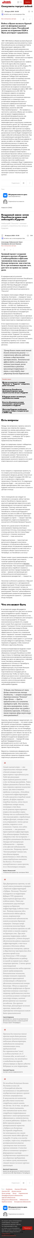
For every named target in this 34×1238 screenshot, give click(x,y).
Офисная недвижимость (8, 1198)
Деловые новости (16, 1191)
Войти (27, 2)
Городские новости (7, 1202)
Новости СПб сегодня (21, 1189)
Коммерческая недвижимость (22, 1202)
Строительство (23, 1193)
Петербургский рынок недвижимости (12, 1195)
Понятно (27, 1228)
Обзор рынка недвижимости (9, 1200)
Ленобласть (9, 1189)
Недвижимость (24, 1200)
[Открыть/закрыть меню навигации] (18, 2)
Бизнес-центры (6, 1193)
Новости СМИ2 (6, 207)
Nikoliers (26, 563)
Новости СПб (6, 1191)
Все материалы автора (8, 19)
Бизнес (14, 1193)
